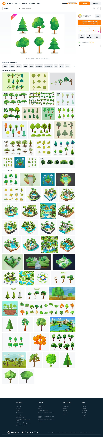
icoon (61, 66)
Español (84, 408)
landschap (39, 66)
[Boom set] (14, 99)
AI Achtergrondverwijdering (23, 423)
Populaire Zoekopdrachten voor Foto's (46, 416)
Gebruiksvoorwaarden (74, 432)
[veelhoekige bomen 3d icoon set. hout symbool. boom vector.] (16, 342)
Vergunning (41, 406)
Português (84, 410)
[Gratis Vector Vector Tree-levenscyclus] (62, 81)
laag (31, 66)
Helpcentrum (66, 406)
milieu (67, 66)
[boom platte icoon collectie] (32, 162)
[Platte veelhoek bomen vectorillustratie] (10, 308)
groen (18, 66)
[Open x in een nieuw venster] (35, 432)
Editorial (31, 3)
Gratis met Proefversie (89, 22)
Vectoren (9, 3)
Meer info (81, 46)
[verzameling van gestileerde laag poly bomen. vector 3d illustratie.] (63, 278)
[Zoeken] (94, 8)
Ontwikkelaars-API (20, 417)
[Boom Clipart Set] (15, 81)
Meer (38, 3)
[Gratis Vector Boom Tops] (64, 148)
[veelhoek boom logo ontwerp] (42, 278)
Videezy (18, 410)
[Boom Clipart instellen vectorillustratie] (40, 130)
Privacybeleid (83, 432)
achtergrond (48, 66)
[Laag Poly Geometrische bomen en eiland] (19, 162)
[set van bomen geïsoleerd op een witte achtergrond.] (57, 162)
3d (56, 66)
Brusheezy (18, 406)
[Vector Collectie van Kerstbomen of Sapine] (31, 113)
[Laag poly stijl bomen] (48, 113)
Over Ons (65, 410)
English (84, 406)
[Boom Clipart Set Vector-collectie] (43, 148)
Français (84, 415)
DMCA (40, 408)
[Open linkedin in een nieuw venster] (27, 432)
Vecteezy (18, 408)
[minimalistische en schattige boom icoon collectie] (7, 162)
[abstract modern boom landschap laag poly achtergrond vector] (62, 293)
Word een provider (65, 413)
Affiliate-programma (43, 410)
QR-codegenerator (20, 425)
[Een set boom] (11, 113)
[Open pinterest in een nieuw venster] (30, 432)
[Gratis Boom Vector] (65, 99)
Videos (24, 3)
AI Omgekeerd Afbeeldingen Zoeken (23, 420)
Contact (65, 408)
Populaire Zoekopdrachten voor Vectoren (46, 413)
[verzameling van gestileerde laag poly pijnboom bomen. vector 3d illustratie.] (13, 293)
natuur (12, 66)
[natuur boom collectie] (39, 81)
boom (5, 66)
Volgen (97, 16)
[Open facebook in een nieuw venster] (22, 432)
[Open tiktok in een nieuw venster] (32, 432)
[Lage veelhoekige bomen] (10, 179)
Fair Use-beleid (91, 432)
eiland (25, 66)
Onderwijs (18, 415)
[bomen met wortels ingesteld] (18, 148)
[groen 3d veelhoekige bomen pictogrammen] (62, 342)
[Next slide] (73, 66)
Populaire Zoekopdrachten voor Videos (46, 420)
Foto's (16, 3)
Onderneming (19, 412)
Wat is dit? (92, 42)
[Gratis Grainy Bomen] (14, 130)
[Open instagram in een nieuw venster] (25, 432)
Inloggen (95, 3)
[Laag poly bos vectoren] (14, 360)
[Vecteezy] (3, 3)
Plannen (64, 3)
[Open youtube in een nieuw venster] (37, 432)
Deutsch (84, 412)
